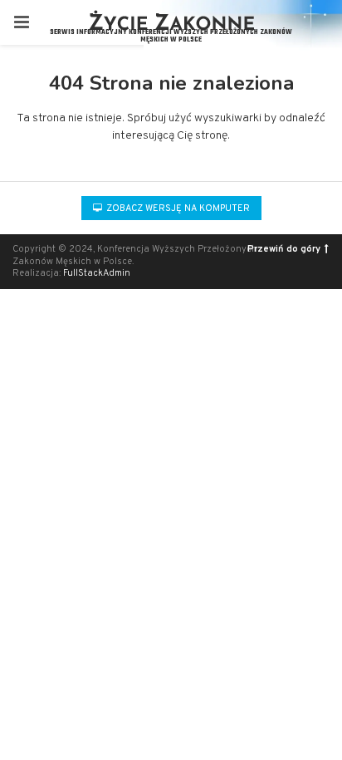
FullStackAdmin (96, 273)
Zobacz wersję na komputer (177, 208)
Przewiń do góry (283, 249)
